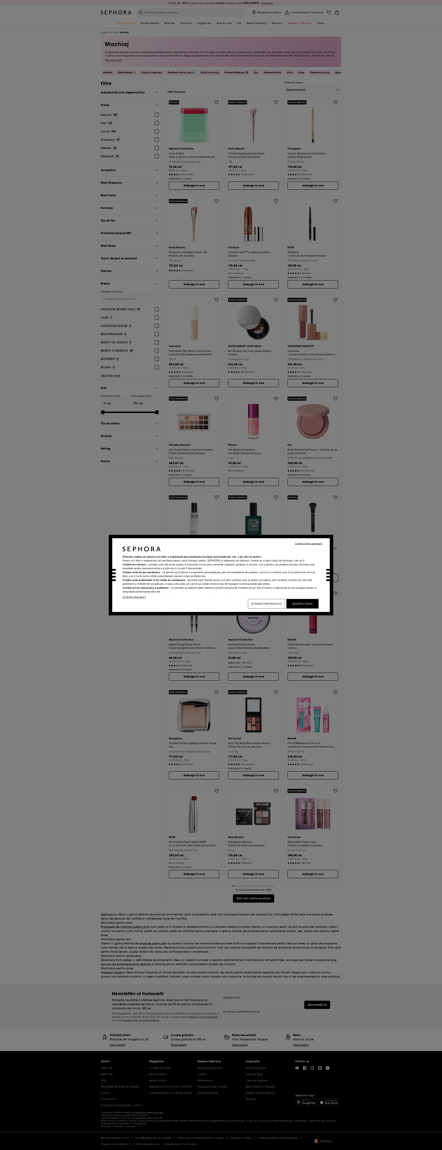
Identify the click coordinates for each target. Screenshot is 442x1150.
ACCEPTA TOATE (302, 603)
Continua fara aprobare (308, 543)
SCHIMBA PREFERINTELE (266, 603)
